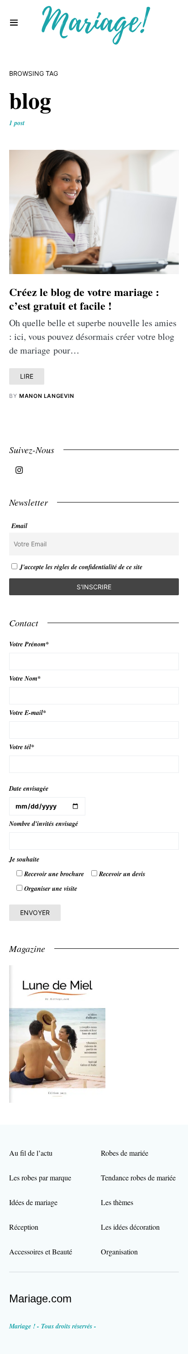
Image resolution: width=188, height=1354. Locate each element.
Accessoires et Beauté (40, 1251)
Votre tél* (21, 746)
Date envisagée (28, 788)
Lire (26, 376)
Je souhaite (24, 859)
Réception (23, 1227)
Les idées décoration (130, 1227)
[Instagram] (19, 470)
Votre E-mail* (27, 712)
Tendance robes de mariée (138, 1177)
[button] (14, 22)
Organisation (119, 1251)
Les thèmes (117, 1202)
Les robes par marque (40, 1177)
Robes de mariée (124, 1153)
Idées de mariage (33, 1202)
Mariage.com (40, 1298)
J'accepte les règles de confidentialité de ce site (81, 566)
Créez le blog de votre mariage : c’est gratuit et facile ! (84, 298)
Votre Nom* (25, 678)
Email (19, 525)
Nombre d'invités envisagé (43, 823)
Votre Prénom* (29, 644)
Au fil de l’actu (30, 1153)
